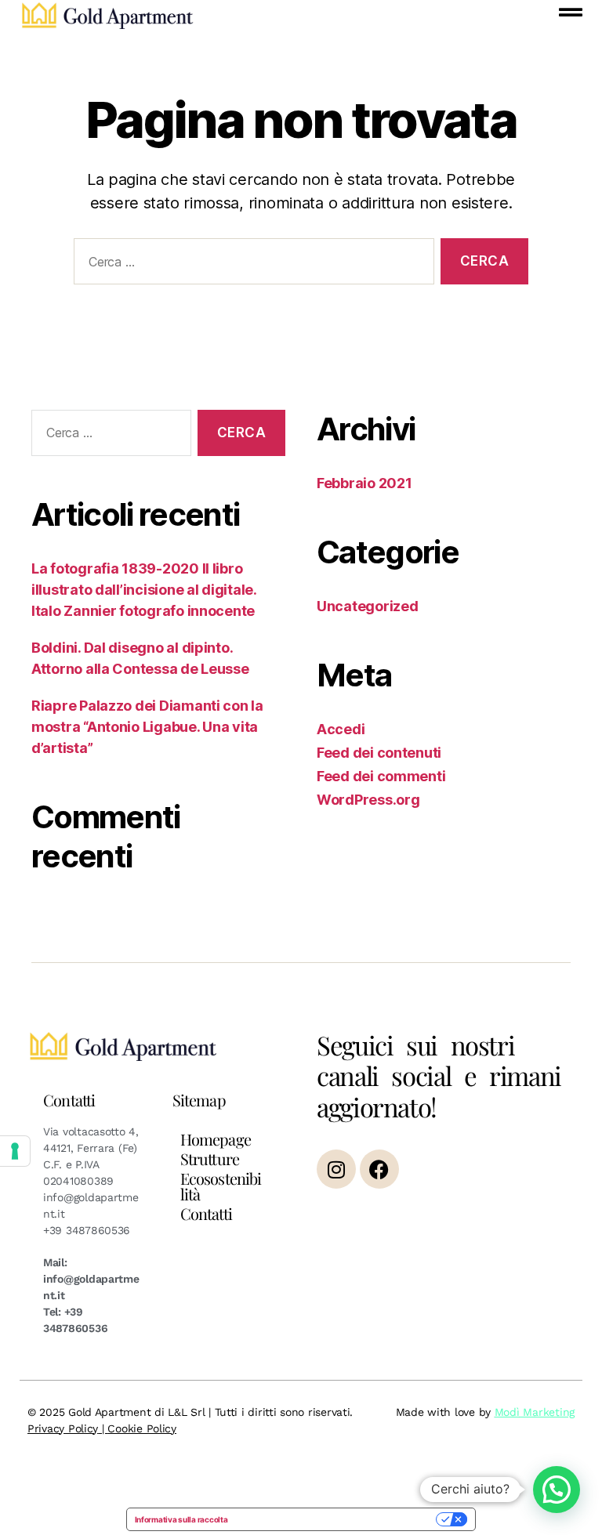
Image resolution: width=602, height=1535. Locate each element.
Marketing (547, 1412)
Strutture (210, 1158)
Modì (507, 1412)
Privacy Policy (62, 1428)
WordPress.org (368, 799)
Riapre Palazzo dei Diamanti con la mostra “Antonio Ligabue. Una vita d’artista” (147, 726)
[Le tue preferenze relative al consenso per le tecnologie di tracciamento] (15, 1151)
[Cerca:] (250, 264)
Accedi (340, 729)
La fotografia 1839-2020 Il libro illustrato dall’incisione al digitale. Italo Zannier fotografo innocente (143, 589)
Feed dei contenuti (379, 752)
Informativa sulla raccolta (181, 1519)
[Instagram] (336, 1169)
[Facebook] (379, 1169)
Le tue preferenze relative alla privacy (337, 1519)
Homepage (215, 1138)
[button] (556, 1489)
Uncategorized (368, 606)
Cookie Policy (141, 1428)
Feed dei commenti (381, 776)
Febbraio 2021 (364, 483)
